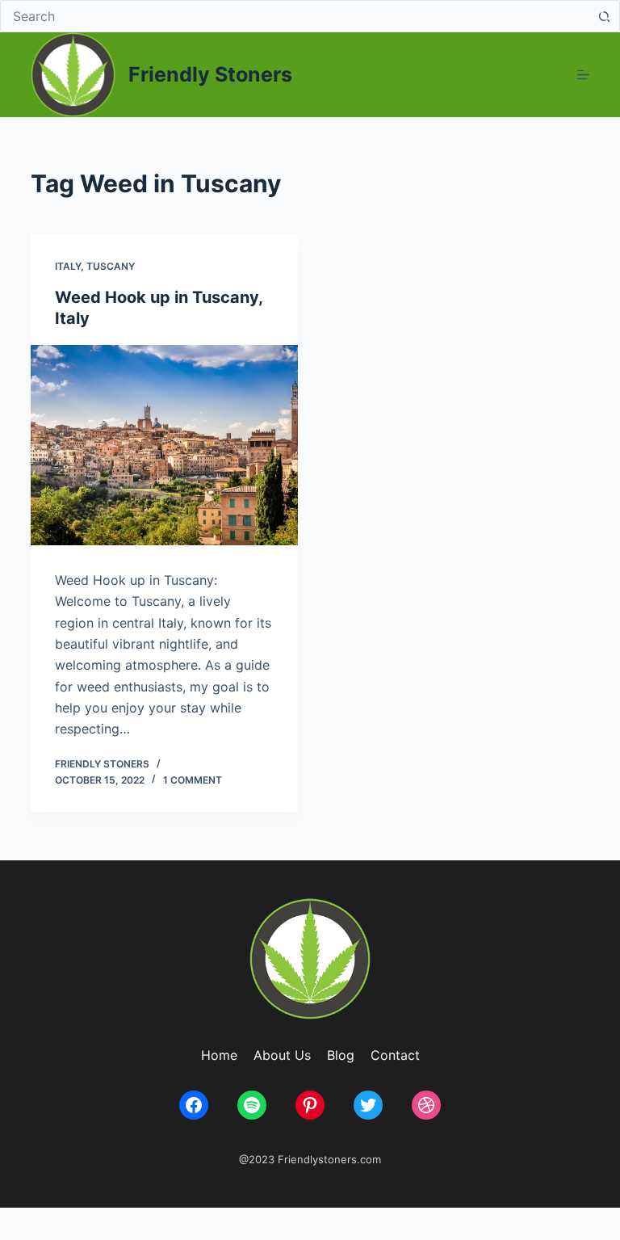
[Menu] (583, 75)
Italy (68, 266)
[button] (608, 14)
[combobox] (295, 16)
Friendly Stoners (210, 74)
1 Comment (192, 780)
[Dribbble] (426, 1105)
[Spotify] (251, 1105)
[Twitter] (368, 1105)
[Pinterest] (310, 1105)
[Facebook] (193, 1105)
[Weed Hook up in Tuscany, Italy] (164, 445)
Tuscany (110, 266)
